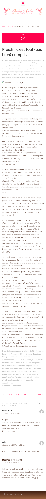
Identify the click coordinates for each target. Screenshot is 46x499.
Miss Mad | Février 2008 (12, 460)
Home (4, 26)
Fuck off (11, 26)
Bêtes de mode (36, 394)
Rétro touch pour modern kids (15, 394)
